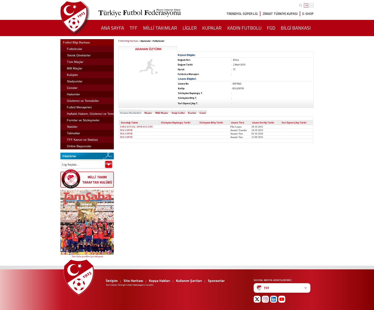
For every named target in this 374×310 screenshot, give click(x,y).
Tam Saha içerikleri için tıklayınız (87, 256)
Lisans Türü (237, 122)
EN (311, 5)
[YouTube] (281, 299)
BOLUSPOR (126, 130)
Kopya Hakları (159, 280)
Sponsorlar (216, 280)
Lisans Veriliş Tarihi (263, 122)
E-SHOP (308, 13)
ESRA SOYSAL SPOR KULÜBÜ (136, 126)
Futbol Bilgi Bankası (128, 41)
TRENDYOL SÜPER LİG (242, 13)
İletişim (112, 280)
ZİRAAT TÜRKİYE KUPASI (280, 13)
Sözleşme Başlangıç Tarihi (175, 122)
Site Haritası (133, 280)
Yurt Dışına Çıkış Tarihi (294, 122)
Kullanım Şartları (189, 280)
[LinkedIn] (273, 299)
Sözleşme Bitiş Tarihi (211, 122)
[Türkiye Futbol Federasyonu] (81, 17)
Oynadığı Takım (129, 122)
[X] (257, 299)
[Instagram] (265, 299)
